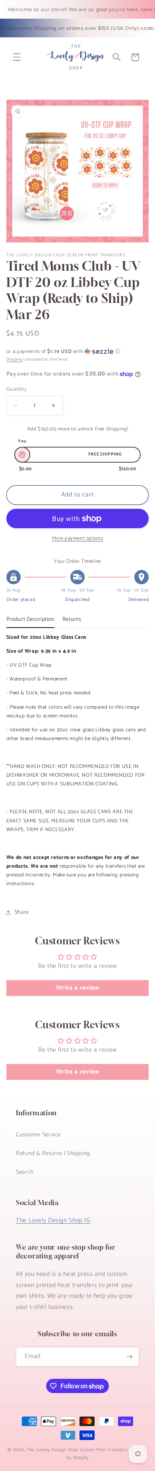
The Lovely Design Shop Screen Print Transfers (77, 1450)
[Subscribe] (129, 1356)
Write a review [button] (77, 988)
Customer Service (38, 1135)
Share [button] (21, 912)
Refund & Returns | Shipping (53, 1153)
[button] (17, 57)
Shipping (14, 359)
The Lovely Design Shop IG (53, 1220)
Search (25, 1172)
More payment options (77, 539)
